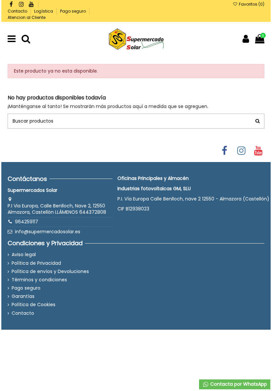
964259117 (26, 221)
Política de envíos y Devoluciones (50, 271)
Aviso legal (24, 254)
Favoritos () (251, 4)
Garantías (23, 296)
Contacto (18, 11)
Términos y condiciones (39, 280)
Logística (44, 11)
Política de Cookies (33, 305)
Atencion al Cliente (26, 17)
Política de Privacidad (36, 263)
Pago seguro (73, 11)
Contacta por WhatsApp (238, 384)
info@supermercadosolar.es (47, 231)
